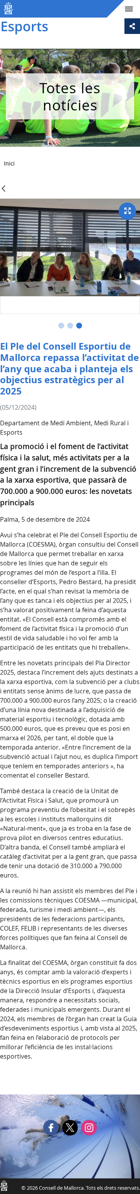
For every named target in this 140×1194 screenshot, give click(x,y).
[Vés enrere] (3, 189)
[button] (61, 326)
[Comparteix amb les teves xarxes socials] (132, 26)
